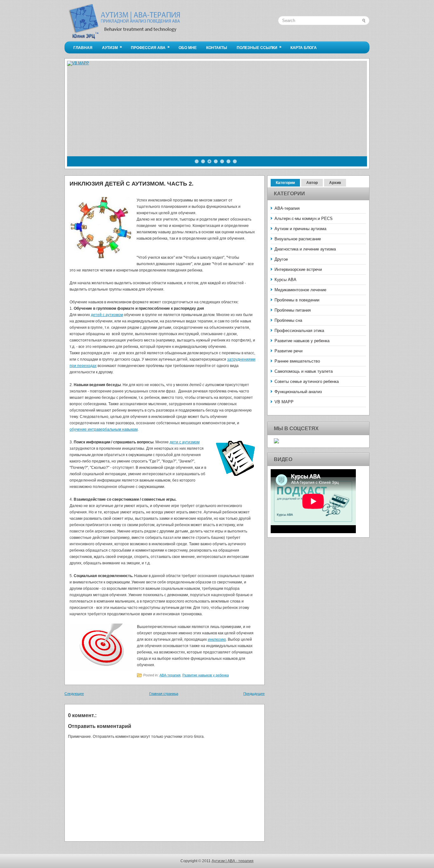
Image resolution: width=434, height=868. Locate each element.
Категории (285, 182)
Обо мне (188, 48)
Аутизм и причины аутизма (300, 228)
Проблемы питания (293, 310)
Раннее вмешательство (297, 361)
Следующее (74, 693)
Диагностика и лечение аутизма (305, 249)
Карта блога (303, 48)
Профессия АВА (150, 47)
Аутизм (112, 47)
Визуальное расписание (298, 238)
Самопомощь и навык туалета (304, 371)
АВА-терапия (169, 675)
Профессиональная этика (299, 330)
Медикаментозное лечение (300, 289)
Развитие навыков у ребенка (205, 675)
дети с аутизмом (185, 442)
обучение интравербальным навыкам (104, 429)
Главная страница (163, 693)
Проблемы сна (288, 320)
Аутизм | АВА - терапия (233, 861)
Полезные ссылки (259, 47)
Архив (335, 182)
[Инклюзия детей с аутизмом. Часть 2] (101, 229)
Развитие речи (288, 351)
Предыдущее (254, 693)
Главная (82, 48)
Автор (312, 182)
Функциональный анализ (298, 391)
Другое (281, 259)
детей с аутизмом (107, 315)
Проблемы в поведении (297, 300)
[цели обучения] (235, 459)
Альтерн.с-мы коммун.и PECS (304, 218)
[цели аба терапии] (101, 648)
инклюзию (217, 639)
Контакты (216, 48)
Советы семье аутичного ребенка (307, 381)
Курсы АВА (285, 279)
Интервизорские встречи (298, 269)
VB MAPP (284, 401)
